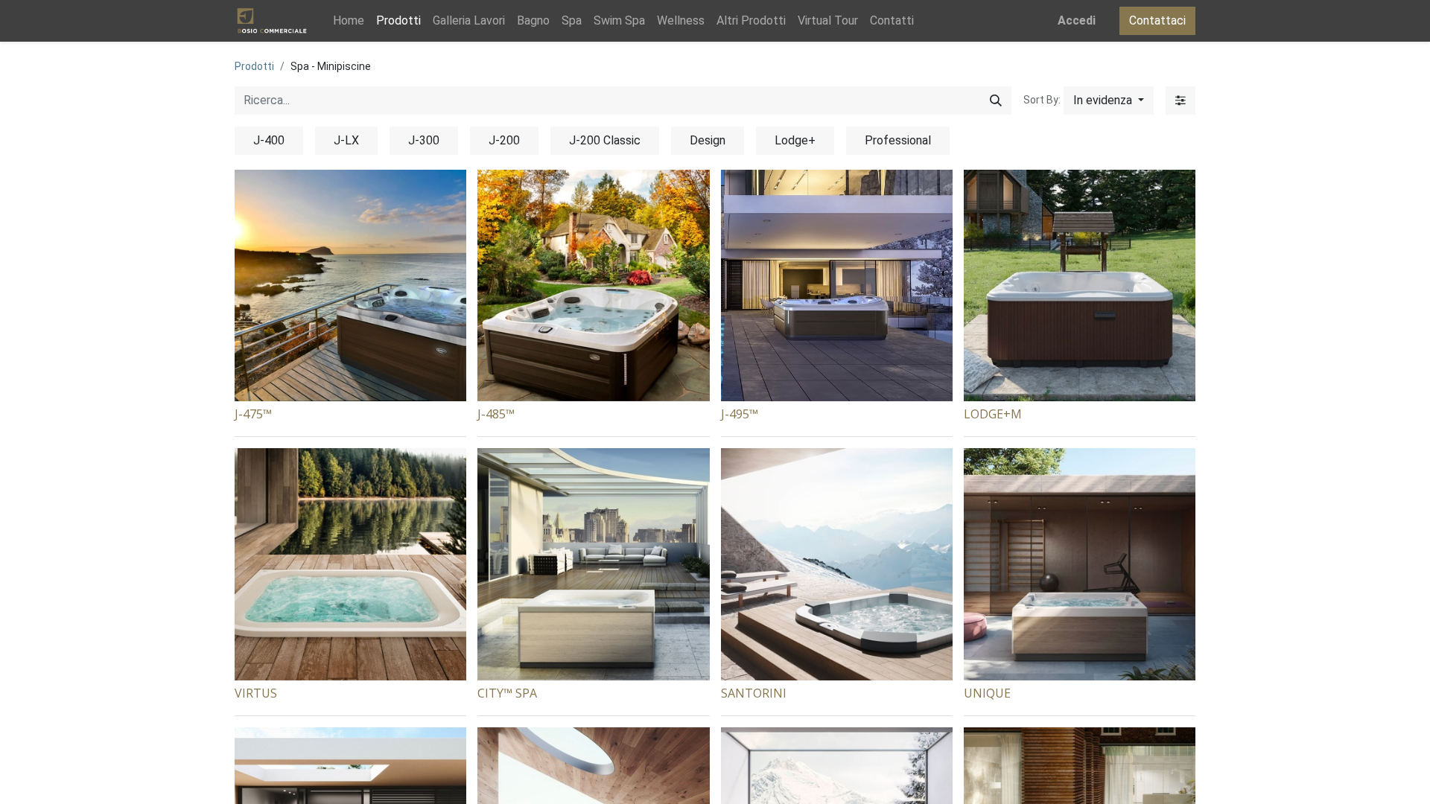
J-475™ (253, 414)
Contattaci (1157, 20)
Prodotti (254, 66)
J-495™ (739, 414)
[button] (1109, 100)
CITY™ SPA (507, 693)
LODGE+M (993, 414)
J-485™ (496, 414)
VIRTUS (256, 693)
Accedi (1077, 20)
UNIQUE (987, 693)
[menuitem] (348, 21)
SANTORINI (753, 693)
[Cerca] (995, 100)
